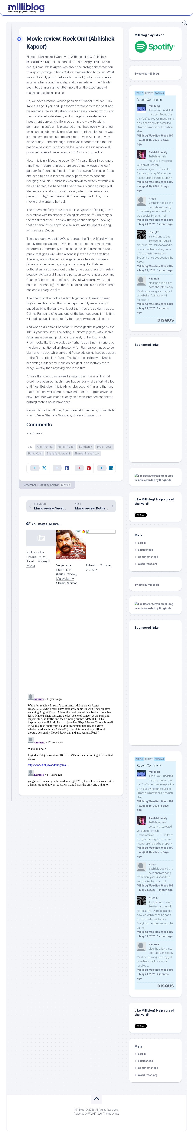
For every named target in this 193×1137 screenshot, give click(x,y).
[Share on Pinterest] (82, 468)
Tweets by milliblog (147, 73)
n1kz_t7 (154, 232)
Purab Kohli (35, 453)
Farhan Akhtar (66, 446)
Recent (149, 93)
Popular (159, 93)
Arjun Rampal (45, 446)
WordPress (95, 1113)
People (139, 93)
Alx (117, 1113)
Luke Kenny (86, 446)
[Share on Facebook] (60, 468)
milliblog (154, 106)
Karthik (54, 485)
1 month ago (165, 224)
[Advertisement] (158, 431)
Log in (142, 542)
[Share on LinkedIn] (104, 468)
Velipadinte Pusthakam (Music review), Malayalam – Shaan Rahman (66, 574)
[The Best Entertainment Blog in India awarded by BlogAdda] (155, 480)
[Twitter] (183, 7)
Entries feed (145, 549)
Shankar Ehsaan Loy (86, 453)
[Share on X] (38, 468)
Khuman (154, 278)
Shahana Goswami (58, 453)
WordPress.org (148, 563)
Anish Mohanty (158, 152)
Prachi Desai (104, 446)
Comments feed (148, 556)
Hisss (152, 198)
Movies (65, 484)
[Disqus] (71, 642)
